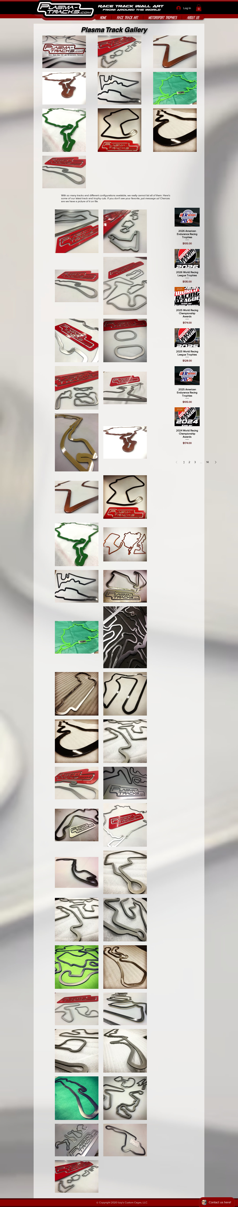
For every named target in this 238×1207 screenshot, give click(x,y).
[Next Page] (216, 462)
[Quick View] (187, 217)
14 (207, 462)
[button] (199, 7)
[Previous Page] (176, 462)
